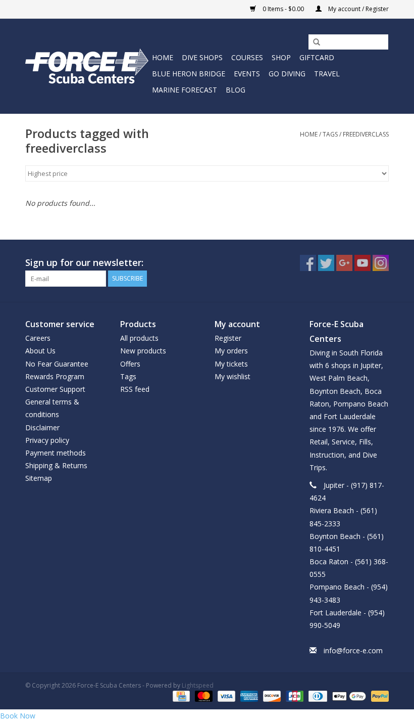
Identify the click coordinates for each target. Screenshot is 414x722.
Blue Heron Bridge (188, 73)
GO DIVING (287, 73)
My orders (231, 350)
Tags (330, 134)
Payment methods (55, 453)
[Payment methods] (180, 695)
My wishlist (232, 376)
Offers (130, 364)
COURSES (247, 57)
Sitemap (38, 478)
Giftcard (316, 57)
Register (228, 338)
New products (143, 350)
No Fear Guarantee (56, 364)
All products (139, 338)
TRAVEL (327, 73)
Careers (37, 338)
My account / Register (358, 9)
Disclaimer (42, 427)
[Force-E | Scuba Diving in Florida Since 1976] (87, 66)
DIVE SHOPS (202, 57)
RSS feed (134, 389)
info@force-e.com (353, 650)
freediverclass (366, 134)
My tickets (231, 364)
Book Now (17, 715)
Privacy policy (47, 440)
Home (162, 57)
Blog (235, 90)
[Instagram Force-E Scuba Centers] (381, 263)
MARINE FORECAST (184, 90)
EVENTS (247, 73)
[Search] (313, 42)
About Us (40, 350)
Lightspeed (198, 685)
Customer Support (55, 389)
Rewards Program (54, 376)
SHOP (281, 57)
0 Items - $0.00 (283, 9)
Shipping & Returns (56, 465)
